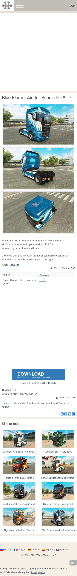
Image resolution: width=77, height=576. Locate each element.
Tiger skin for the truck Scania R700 (19, 530)
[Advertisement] (38, 52)
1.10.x (42, 280)
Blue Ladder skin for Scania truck (19, 503)
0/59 (31, 393)
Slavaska (14, 264)
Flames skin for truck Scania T (19, 477)
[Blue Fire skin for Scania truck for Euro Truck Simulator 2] (58, 491)
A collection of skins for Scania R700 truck (18, 451)
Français (21, 549)
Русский (7, 549)
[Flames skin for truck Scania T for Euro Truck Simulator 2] (19, 465)
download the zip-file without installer (38, 383)
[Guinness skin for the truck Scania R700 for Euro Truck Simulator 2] (58, 439)
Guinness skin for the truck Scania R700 (58, 451)
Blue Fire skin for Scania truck (58, 503)
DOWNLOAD (33, 375)
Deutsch (36, 549)
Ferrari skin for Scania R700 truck (58, 477)
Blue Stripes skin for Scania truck (58, 530)
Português (65, 549)
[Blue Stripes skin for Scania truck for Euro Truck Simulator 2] (58, 517)
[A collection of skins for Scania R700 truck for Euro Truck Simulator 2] (19, 439)
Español (50, 549)
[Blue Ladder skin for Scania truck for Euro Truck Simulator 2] (19, 491)
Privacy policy (38, 572)
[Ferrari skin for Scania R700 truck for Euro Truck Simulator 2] (58, 465)
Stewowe (44, 275)
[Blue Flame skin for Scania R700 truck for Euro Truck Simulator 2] (38, 124)
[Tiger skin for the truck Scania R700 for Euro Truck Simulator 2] (19, 517)
